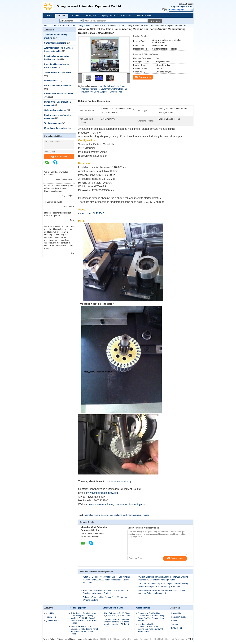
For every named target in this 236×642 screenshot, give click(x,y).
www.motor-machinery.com (104, 504)
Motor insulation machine (55, 128)
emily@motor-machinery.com (101, 492)
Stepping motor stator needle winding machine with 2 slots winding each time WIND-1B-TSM (116, 623)
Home (49, 15)
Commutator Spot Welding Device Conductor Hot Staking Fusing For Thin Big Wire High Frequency (151, 617)
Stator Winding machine (55, 43)
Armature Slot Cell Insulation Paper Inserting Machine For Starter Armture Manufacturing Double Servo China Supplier (104, 89)
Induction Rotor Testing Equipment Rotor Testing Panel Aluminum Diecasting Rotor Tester (84, 630)
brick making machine (141, 515)
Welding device (51, 81)
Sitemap (174, 624)
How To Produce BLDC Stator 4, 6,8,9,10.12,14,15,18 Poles (117, 614)
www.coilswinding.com (133, 504)
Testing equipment (52, 123)
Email (190, 7)
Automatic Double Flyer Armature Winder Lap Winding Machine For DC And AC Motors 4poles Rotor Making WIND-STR (106, 580)
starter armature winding (119, 481)
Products (62, 15)
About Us (76, 15)
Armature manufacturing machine (76, 26)
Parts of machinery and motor (58, 85)
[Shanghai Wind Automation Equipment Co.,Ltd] (49, 6)
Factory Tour (91, 15)
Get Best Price (116, 92)
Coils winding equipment (55, 110)
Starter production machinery (57, 72)
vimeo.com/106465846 (91, 213)
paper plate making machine (95, 515)
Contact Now (61, 156)
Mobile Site (178, 628)
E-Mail (174, 621)
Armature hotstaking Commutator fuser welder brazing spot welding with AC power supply (150, 628)
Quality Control (108, 15)
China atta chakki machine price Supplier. (75, 639)
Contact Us (126, 15)
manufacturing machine (120, 515)
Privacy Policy (49, 639)
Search (156, 21)
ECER (190, 639)
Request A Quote (179, 7)
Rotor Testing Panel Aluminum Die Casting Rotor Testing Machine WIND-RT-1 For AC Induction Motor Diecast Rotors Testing (84, 618)
